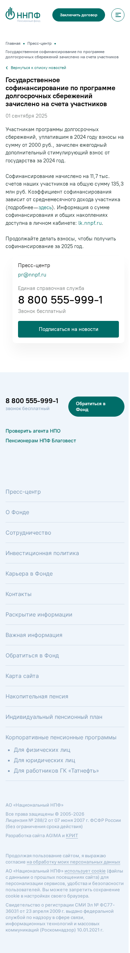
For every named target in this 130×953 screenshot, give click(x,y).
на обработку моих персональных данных (73, 862)
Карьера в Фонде (29, 573)
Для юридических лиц (44, 760)
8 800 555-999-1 (60, 299)
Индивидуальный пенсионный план (54, 716)
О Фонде (17, 512)
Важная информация (34, 634)
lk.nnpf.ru (90, 223)
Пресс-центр (23, 491)
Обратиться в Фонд (90, 406)
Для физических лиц (42, 749)
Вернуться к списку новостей (38, 67)
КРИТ (72, 835)
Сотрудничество (28, 532)
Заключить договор (78, 14)
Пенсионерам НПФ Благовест (41, 440)
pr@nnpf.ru (32, 275)
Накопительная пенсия (37, 696)
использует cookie (85, 871)
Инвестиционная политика (42, 553)
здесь (45, 207)
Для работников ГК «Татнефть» (56, 770)
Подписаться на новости (68, 329)
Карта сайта (22, 675)
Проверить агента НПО (33, 431)
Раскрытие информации (39, 614)
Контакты (19, 593)
